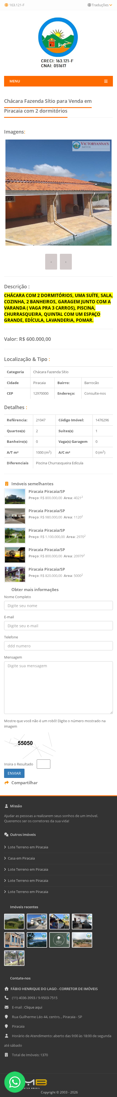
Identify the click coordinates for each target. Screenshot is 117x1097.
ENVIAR (14, 773)
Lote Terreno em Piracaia (28, 847)
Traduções (100, 4)
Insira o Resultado (18, 764)
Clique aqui (33, 1007)
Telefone (11, 637)
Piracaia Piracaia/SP (47, 491)
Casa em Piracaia (21, 858)
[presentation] (51, 262)
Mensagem (13, 657)
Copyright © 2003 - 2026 (58, 1092)
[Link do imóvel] (15, 922)
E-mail (9, 616)
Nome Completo (17, 596)
